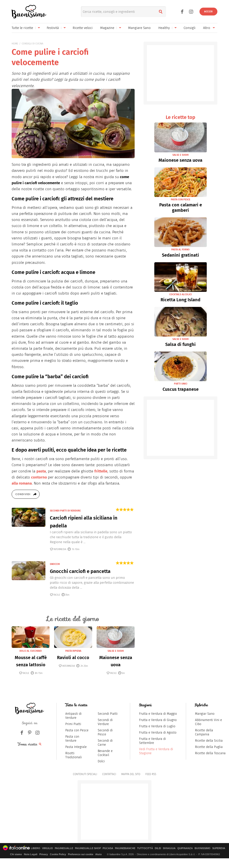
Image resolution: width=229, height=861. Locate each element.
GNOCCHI (55, 564)
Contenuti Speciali (85, 774)
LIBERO (35, 848)
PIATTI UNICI (180, 383)
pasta (41, 471)
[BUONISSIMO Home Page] (29, 11)
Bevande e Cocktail (105, 753)
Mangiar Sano (204, 714)
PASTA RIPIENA (73, 650)
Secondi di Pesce (105, 732)
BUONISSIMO (202, 848)
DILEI (158, 848)
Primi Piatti (73, 724)
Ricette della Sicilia (209, 741)
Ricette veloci (83, 28)
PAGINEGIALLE (64, 848)
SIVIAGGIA (169, 848)
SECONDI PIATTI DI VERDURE (65, 510)
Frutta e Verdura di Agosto (157, 732)
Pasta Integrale (76, 747)
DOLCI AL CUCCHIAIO (30, 650)
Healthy (164, 28)
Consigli (189, 28)
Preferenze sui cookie (80, 854)
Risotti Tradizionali (73, 755)
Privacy (43, 854)
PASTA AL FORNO (180, 249)
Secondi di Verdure (105, 722)
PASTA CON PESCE (180, 199)
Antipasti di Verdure (73, 716)
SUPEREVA (218, 848)
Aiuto (98, 854)
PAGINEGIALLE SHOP (88, 848)
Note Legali (30, 854)
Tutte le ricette (22, 28)
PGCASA (108, 848)
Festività (53, 28)
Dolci (101, 761)
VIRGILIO (47, 848)
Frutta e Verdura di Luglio (157, 726)
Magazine (107, 28)
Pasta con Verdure (72, 739)
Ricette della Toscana (210, 753)
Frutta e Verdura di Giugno (158, 720)
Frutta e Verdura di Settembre (152, 741)
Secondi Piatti (108, 714)
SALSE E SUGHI (116, 650)
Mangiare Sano (139, 28)
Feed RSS (150, 774)
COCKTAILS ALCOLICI (180, 294)
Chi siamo (16, 854)
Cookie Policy (58, 854)
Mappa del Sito (130, 774)
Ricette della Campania (204, 732)
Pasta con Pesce (77, 730)
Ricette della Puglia (209, 747)
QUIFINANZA (185, 848)
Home (15, 43)
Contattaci (109, 774)
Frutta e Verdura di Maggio (158, 714)
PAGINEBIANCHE (125, 848)
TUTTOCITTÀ (145, 848)
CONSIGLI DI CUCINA (32, 43)
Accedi (208, 11)
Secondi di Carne (105, 743)
